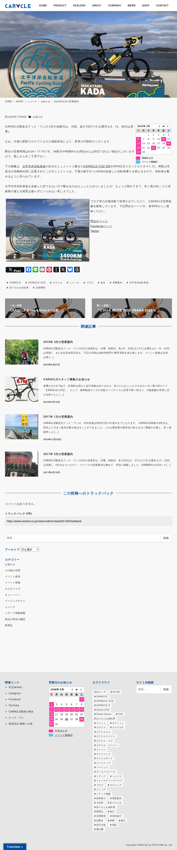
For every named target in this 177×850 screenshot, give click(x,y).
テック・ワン (16, 717)
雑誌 (114, 824)
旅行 (112, 811)
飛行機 (99, 829)
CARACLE (15, 282)
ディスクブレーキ (105, 771)
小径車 (99, 802)
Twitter (94, 231)
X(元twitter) (15, 687)
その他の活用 (12, 570)
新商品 (9, 625)
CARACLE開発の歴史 (21, 711)
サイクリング (103, 754)
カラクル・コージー (107, 745)
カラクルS (117, 727)
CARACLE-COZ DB (96, 166)
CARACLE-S (103, 705)
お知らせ (38, 116)
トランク (101, 776)
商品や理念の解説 (15, 619)
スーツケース (103, 762)
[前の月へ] (71, 689)
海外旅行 (117, 815)
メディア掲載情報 (15, 613)
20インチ (101, 691)
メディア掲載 (103, 793)
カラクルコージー (105, 736)
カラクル (57, 282)
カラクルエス (103, 731)
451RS (116, 691)
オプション (118, 723)
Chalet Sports (103, 714)
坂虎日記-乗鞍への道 (21, 723)
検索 (166, 538)
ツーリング (102, 767)
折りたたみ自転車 (19, 287)
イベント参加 (12, 576)
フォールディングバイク (109, 780)
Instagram (15, 693)
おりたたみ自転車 (105, 718)
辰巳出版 (101, 824)
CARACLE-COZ (36, 282)
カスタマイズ (12, 588)
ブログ (89, 282)
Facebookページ (101, 226)
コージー (101, 749)
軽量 (112, 820)
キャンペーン (12, 594)
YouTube (14, 705)
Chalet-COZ (102, 709)
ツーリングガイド (15, 600)
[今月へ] (76, 689)
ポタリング (116, 785)
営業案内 (117, 282)
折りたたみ (116, 802)
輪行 (123, 820)
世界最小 (101, 798)
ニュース (74, 282)
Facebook (15, 699)
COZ (120, 714)
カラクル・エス (104, 740)
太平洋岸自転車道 (34, 166)
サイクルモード (104, 758)
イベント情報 (12, 582)
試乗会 (99, 820)
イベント (101, 723)
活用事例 (40, 287)
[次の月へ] (81, 689)
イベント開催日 (64, 735)
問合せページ (99, 221)
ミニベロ (101, 789)
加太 (102, 282)
